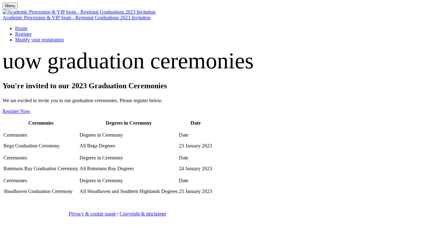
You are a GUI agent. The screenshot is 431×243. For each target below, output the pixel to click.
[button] (16, 111)
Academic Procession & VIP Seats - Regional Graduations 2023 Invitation (77, 17)
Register (23, 34)
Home (21, 28)
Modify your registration (39, 39)
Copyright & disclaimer (143, 213)
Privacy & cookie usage (92, 213)
